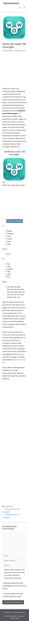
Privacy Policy (8, 612)
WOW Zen (8, 506)
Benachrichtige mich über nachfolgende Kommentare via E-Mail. (14, 586)
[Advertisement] (14, 69)
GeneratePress (14, 618)
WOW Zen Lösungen (14, 221)
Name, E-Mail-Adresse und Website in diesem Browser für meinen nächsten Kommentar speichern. (14, 574)
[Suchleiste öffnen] (20, 7)
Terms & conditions (19, 612)
